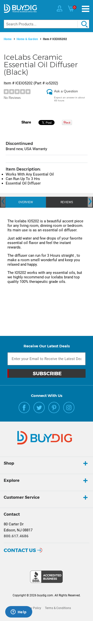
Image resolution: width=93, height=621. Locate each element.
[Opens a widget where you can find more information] (18, 612)
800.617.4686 (16, 536)
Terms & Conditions (58, 608)
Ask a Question (66, 91)
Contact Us (20, 550)
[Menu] (85, 9)
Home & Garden (27, 39)
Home (8, 39)
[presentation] (3, 201)
